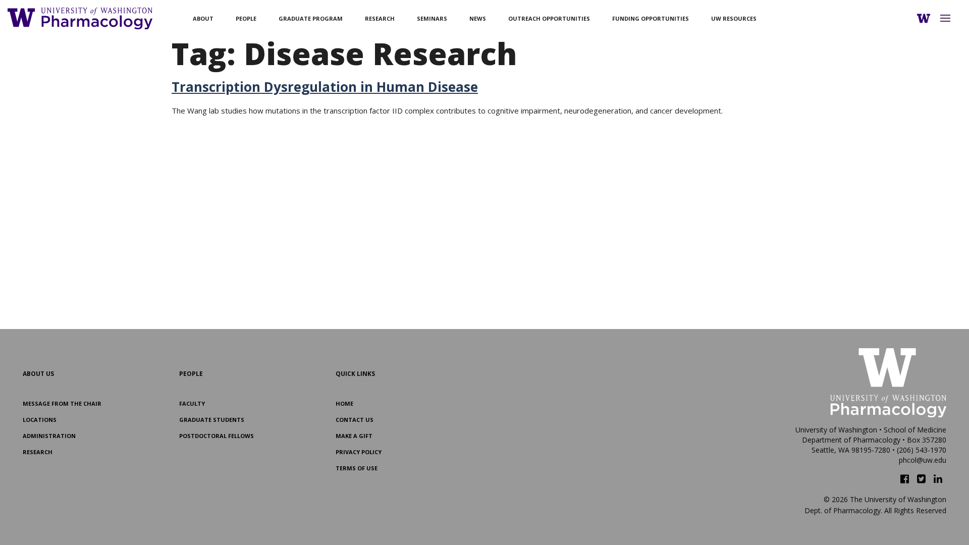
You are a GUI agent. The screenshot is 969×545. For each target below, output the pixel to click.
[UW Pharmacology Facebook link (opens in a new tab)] (904, 478)
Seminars (432, 18)
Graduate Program (311, 18)
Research (380, 18)
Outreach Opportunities (549, 18)
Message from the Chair (62, 403)
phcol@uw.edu (922, 460)
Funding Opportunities (650, 18)
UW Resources (734, 18)
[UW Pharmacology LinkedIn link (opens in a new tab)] (938, 478)
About (203, 18)
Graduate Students (211, 419)
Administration (49, 436)
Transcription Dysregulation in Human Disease (325, 87)
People (246, 18)
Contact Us (354, 419)
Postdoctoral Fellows (216, 436)
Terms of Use (357, 468)
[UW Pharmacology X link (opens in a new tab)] (921, 478)
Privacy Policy (359, 452)
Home (344, 403)
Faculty (192, 403)
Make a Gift (354, 436)
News (477, 18)
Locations (40, 419)
